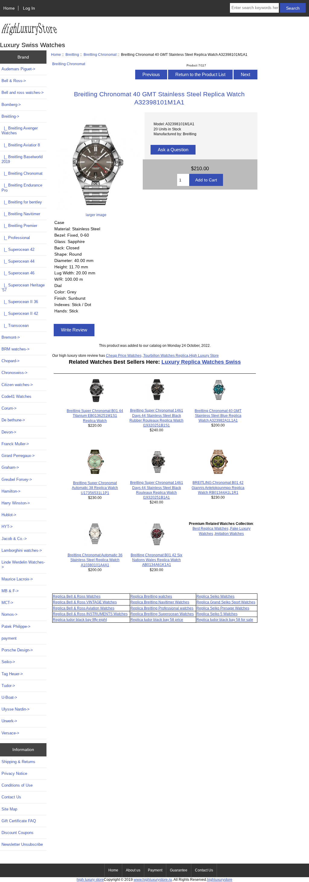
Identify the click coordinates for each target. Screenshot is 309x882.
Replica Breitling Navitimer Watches (159, 602)
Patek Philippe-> (16, 626)
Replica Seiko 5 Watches (216, 614)
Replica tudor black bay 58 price (156, 620)
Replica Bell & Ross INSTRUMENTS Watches (90, 614)
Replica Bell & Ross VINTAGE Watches (85, 602)
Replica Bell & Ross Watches (76, 596)
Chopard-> (11, 361)
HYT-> (7, 526)
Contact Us (11, 797)
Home (9, 8)
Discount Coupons (17, 832)
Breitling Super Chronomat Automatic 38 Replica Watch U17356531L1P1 (95, 487)
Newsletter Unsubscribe (22, 844)
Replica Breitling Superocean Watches (162, 614)
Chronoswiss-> (14, 372)
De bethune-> (13, 420)
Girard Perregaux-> (18, 455)
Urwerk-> (9, 721)
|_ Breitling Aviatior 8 (21, 145)
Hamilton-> (11, 491)
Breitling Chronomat (100, 54)
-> (10, 116)
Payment (155, 870)
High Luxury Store (204, 355)
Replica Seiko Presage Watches (222, 608)
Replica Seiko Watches (215, 596)
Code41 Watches (16, 396)
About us (133, 870)
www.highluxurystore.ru (153, 879)
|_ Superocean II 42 (20, 313)
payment (9, 638)
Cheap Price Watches (124, 355)
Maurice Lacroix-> (17, 579)
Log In (29, 8)
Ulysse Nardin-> (16, 709)
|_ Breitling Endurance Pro (22, 187)
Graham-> (10, 467)
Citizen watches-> (17, 384)
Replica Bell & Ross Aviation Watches (83, 608)
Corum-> (9, 408)
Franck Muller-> (15, 444)
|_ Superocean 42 (18, 249)
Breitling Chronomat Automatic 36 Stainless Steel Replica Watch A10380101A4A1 (95, 560)
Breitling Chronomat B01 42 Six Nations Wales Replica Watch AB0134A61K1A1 (156, 560)
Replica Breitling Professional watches (161, 608)
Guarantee (178, 870)
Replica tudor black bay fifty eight (80, 620)
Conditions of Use (17, 785)
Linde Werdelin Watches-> (23, 564)
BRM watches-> (16, 349)
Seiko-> (8, 662)
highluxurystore (219, 879)
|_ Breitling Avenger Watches (20, 130)
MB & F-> (10, 591)
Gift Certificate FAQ (19, 821)
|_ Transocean (15, 325)
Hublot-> (9, 515)
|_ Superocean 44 (18, 261)
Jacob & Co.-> (14, 538)
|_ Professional (16, 237)
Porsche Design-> (17, 650)
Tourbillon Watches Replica (165, 355)
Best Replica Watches (210, 528)
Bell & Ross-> (14, 80)
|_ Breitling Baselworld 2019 (22, 159)
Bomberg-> (11, 104)
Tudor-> (8, 685)
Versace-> (10, 733)
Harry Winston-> (16, 503)
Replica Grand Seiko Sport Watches (225, 602)
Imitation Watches (229, 533)
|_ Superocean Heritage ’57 (23, 287)
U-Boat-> (9, 697)
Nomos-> (10, 614)
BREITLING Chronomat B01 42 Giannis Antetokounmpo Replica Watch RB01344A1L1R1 (218, 487)
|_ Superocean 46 (18, 273)
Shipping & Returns (18, 761)
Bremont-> (11, 337)
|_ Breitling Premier (19, 225)
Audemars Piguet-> (18, 69)
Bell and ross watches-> (23, 92)
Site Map (9, 809)
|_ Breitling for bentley (22, 202)
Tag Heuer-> (12, 674)
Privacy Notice (14, 773)
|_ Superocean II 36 (20, 301)
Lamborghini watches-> (22, 550)
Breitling (72, 54)
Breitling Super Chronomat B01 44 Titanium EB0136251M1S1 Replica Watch (95, 415)
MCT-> (7, 602)
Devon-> (9, 432)
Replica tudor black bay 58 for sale (224, 620)
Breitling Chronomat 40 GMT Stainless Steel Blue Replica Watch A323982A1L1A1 (218, 415)
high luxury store (90, 879)
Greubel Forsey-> (17, 479)
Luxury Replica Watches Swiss (201, 362)
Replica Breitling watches (151, 596)
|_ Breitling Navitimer (21, 214)
